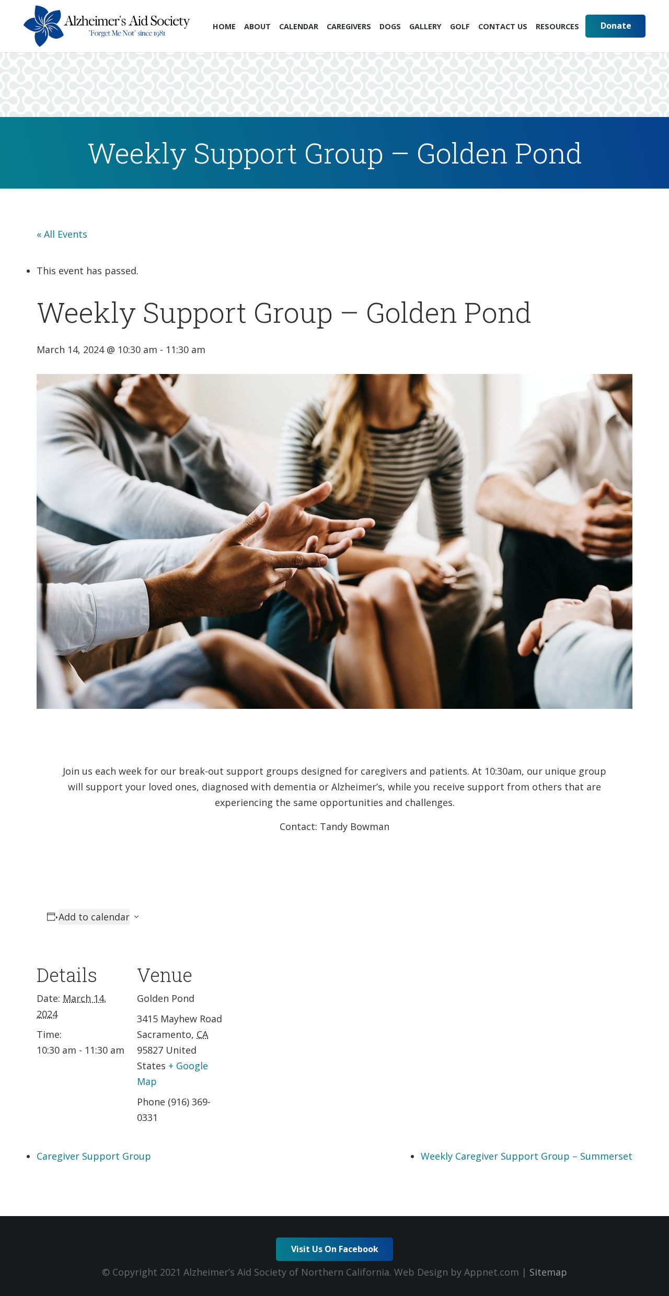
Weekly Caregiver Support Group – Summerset (526, 1156)
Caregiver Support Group (94, 1156)
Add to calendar (94, 916)
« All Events (62, 234)
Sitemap (548, 1272)
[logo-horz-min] (107, 26)
